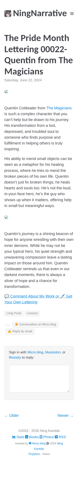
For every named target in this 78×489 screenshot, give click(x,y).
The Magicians (59, 108)
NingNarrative (40, 14)
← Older (11, 416)
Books (34, 437)
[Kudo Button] (7, 325)
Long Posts (13, 313)
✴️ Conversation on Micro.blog (35, 324)
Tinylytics (34, 454)
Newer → (65, 416)
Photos (48, 437)
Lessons (32, 313)
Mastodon (52, 352)
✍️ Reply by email (20, 331)
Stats (20, 437)
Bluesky (15, 357)
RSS (62, 437)
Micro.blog (35, 352)
